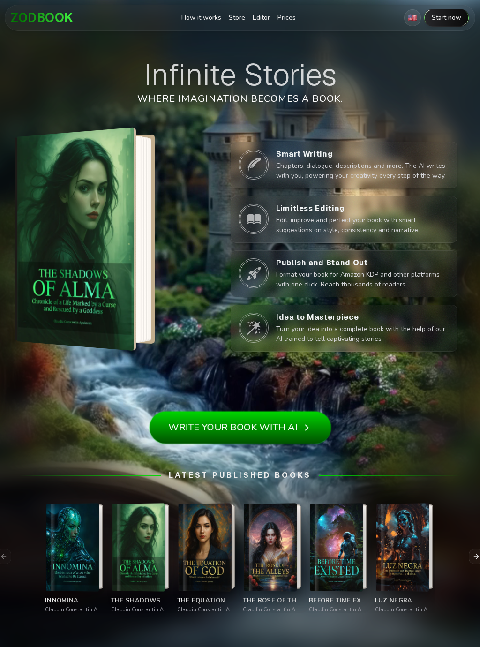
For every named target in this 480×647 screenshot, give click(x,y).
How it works (201, 17)
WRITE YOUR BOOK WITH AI (233, 427)
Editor (261, 17)
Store (237, 17)
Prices (287, 17)
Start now (446, 17)
